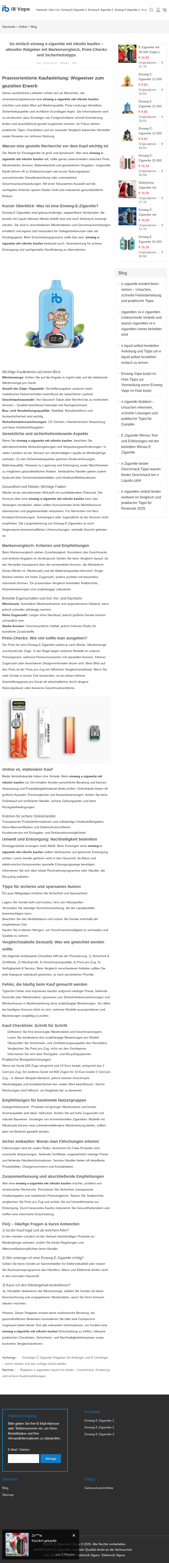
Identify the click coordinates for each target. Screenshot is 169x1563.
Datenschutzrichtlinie (98, 1488)
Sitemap (8, 1494)
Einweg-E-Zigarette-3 (99, 1434)
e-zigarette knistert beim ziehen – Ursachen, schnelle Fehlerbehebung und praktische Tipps (141, 292)
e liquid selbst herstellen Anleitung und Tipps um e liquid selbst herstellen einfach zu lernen (141, 354)
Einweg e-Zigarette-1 (127, 9)
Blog (144, 9)
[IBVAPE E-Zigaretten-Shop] (16, 9)
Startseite (41, 9)
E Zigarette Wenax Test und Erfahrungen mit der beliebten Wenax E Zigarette (140, 443)
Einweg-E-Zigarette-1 (99, 1420)
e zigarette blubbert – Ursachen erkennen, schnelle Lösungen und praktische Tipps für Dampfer (139, 413)
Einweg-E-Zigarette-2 (99, 1427)
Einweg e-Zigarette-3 (74, 9)
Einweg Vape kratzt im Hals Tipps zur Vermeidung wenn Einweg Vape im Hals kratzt (141, 382)
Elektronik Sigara (88, 1555)
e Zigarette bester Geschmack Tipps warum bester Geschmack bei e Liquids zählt (141, 472)
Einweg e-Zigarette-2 (100, 9)
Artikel (23, 26)
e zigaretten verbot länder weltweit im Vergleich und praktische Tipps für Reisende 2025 (141, 500)
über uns (54, 9)
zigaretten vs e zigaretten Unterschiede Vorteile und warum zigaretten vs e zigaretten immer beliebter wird (141, 323)
